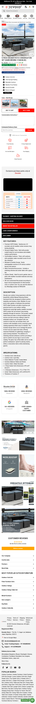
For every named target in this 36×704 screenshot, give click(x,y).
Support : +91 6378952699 (13, 647)
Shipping (17, 67)
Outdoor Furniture (7, 674)
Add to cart (10, 110)
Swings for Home (20, 690)
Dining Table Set (6, 692)
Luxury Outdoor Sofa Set (19, 676)
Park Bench (18, 699)
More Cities (5, 661)
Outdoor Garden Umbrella (15, 697)
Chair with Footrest (28, 684)
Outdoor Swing (26, 688)
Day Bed (10, 688)
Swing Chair (17, 688)
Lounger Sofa (17, 686)
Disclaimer (7, 235)
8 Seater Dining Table (20, 694)
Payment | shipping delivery (13, 216)
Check (30, 130)
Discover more (8, 221)
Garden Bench (10, 699)
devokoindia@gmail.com (12, 641)
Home (3, 21)
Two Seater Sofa (15, 678)
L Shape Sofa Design (18, 680)
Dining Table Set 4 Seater (19, 692)
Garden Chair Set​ (7, 686)
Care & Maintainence (10, 231)
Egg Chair (11, 684)
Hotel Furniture (28, 674)
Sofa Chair (18, 684)
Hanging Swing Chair (8, 690)
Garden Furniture (17, 674)
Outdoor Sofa (9, 682)
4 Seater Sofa (25, 678)
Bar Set (28, 690)
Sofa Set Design (6, 676)
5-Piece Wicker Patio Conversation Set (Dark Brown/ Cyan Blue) (16, 22)
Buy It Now (26, 110)
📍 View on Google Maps (9, 637)
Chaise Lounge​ (26, 686)
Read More (7, 92)
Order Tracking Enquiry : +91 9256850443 (17, 644)
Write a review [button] (18, 548)
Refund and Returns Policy (29, 620)
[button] (33, 7)
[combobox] (18, 11)
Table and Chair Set (19, 682)
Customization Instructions (9, 115)
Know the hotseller (10, 226)
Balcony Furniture (13, 701)
